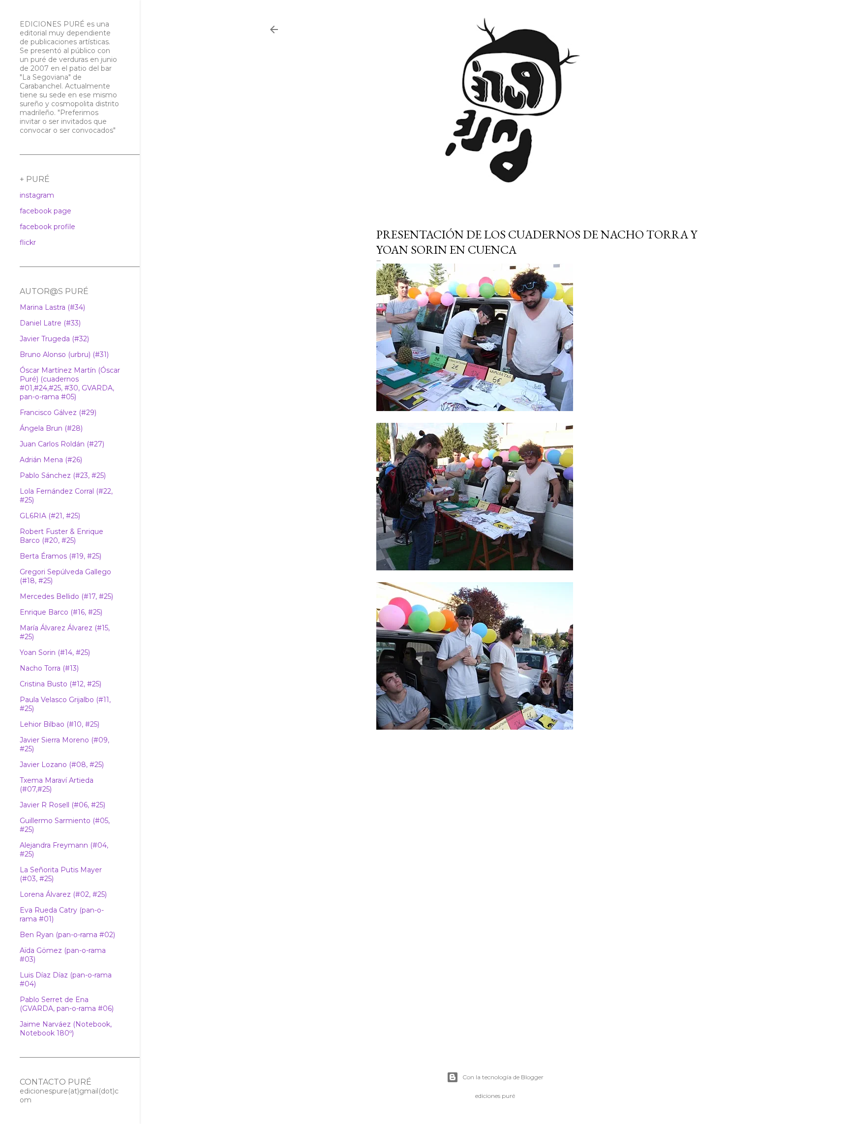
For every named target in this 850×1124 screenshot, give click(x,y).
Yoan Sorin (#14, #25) (55, 652)
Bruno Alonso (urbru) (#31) (64, 354)
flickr (28, 242)
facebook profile (47, 226)
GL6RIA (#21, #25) (50, 515)
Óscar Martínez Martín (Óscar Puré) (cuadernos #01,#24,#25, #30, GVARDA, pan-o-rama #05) (70, 383)
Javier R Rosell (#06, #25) (62, 804)
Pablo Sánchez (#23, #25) (63, 475)
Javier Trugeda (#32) (54, 338)
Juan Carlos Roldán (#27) (62, 444)
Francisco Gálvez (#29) (58, 412)
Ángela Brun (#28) (51, 428)
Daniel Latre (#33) (50, 323)
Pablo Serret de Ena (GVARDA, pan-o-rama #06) (67, 1004)
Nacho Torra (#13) (49, 668)
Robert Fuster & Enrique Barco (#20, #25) (61, 536)
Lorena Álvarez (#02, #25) (63, 894)
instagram (37, 195)
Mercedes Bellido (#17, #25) (66, 596)
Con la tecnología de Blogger (503, 1077)
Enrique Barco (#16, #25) (61, 612)
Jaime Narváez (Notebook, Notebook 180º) (66, 1028)
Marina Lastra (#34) (52, 307)
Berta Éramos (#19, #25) (60, 556)
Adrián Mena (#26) (51, 459)
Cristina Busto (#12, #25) (60, 684)
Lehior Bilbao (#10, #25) (59, 724)
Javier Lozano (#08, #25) (62, 764)
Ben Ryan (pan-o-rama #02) (67, 934)
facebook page (45, 211)
